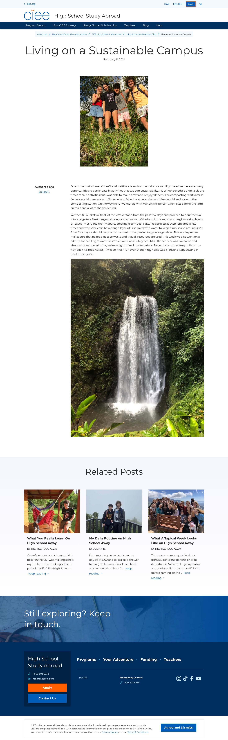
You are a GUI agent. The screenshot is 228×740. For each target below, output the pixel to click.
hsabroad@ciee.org (43, 678)
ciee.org (31, 3)
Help (159, 25)
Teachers (129, 25)
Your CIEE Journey (64, 25)
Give (166, 3)
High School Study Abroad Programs (69, 34)
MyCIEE (177, 3)
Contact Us (47, 698)
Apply (191, 4)
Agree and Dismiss (178, 727)
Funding (148, 659)
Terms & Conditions (137, 732)
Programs (86, 659)
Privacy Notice (110, 732)
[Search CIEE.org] (201, 4)
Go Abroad (42, 34)
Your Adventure (118, 659)
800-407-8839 (132, 682)
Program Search (35, 25)
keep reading (37, 573)
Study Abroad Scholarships (100, 25)
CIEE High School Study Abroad (106, 34)
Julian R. (44, 191)
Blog (146, 25)
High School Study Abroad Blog (141, 34)
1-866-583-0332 (41, 673)
